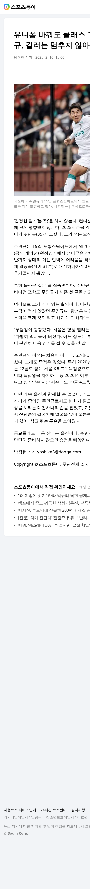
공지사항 (78, 809)
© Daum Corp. (16, 833)
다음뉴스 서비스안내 (20, 809)
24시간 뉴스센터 (54, 809)
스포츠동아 (23, 6)
